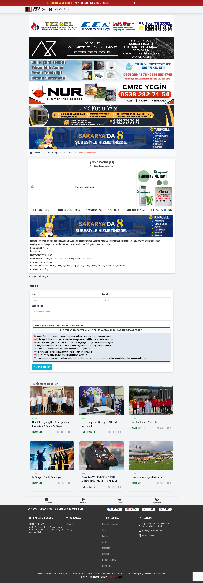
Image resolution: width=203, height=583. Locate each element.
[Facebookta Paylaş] (165, 209)
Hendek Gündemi (110, 524)
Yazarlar (71, 530)
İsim (34, 294)
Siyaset (105, 553)
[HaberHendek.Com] (32, 9)
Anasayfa (37, 152)
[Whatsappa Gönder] (168, 209)
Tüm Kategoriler (54, 152)
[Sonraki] (134, 3)
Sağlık (105, 542)
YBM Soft (101, 581)
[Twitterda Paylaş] (162, 209)
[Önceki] (72, 3)
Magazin (106, 547)
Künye (70, 524)
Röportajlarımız (109, 559)
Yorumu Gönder (42, 366)
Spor (70, 152)
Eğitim (105, 536)
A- (141, 209)
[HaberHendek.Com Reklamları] (101, 26)
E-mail (105, 294)
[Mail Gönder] (170, 209)
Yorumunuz (37, 305)
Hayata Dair (107, 565)
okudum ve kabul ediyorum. (60, 325)
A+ (143, 209)
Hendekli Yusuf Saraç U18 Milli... (94, 2)
